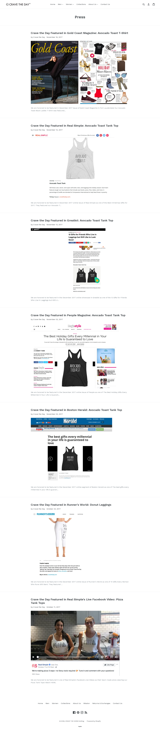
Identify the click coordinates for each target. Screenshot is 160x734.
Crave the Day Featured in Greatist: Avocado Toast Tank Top (72, 220)
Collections (81, 4)
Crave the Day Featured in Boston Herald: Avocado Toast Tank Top (76, 410)
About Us (93, 4)
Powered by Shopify (94, 721)
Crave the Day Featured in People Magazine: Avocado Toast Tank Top (78, 315)
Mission (86, 703)
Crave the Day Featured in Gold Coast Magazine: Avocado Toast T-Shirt (79, 33)
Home (52, 4)
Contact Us (105, 4)
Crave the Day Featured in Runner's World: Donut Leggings (71, 504)
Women (70, 4)
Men (61, 4)
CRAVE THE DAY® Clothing (74, 721)
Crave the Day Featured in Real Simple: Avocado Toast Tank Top (74, 125)
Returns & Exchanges (101, 703)
